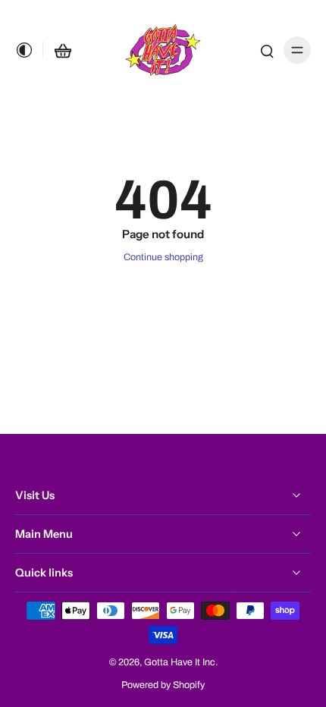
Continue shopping (163, 257)
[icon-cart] (63, 50)
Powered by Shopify (163, 685)
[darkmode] (28, 50)
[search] (267, 50)
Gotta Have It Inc (179, 662)
